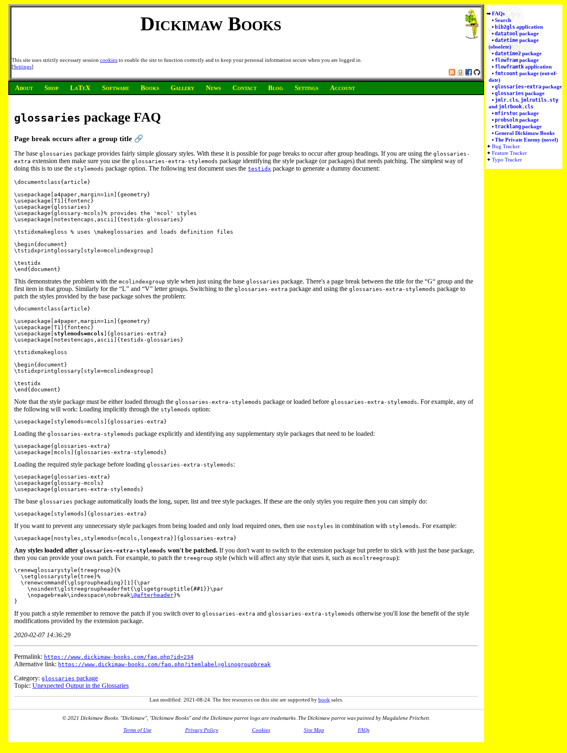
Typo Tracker (507, 159)
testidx (259, 169)
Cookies (261, 730)
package (517, 33)
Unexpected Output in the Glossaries (80, 685)
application (519, 27)
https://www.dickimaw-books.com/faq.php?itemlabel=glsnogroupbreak (164, 664)
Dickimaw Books (210, 23)
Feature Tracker (509, 153)
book (324, 700)
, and (523, 103)
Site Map (314, 730)
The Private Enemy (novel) (526, 140)
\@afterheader (152, 595)
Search (503, 20)
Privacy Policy (201, 730)
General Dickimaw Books (525, 133)
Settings (22, 67)
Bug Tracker (506, 146)
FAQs (498, 13)
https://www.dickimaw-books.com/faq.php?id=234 (118, 657)
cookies (108, 60)
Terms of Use (137, 730)
